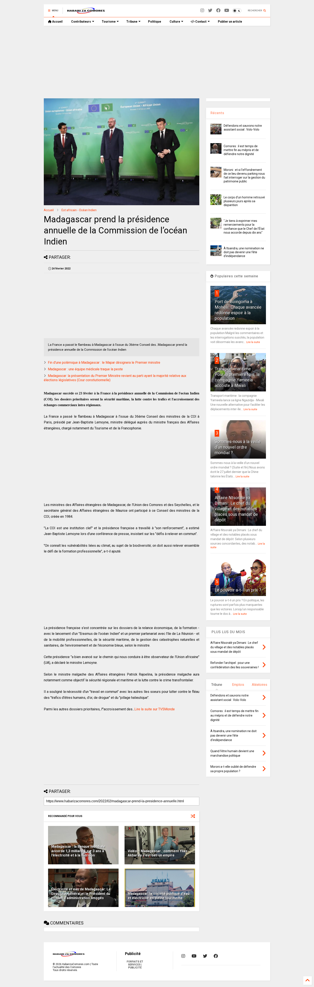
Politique (154, 21)
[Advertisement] (157, 62)
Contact (201, 21)
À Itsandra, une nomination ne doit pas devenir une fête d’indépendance (244, 252)
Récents (217, 113)
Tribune (131, 21)
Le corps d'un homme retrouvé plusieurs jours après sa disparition (244, 201)
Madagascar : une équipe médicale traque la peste (85, 369)
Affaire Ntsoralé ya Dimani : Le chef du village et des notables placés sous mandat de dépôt (236, 508)
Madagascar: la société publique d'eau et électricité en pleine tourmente (158, 896)
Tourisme (109, 21)
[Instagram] (202, 10)
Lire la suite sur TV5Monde (154, 709)
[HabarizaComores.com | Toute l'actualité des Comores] (86, 12)
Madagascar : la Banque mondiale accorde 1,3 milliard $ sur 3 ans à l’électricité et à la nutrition (78, 851)
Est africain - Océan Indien (79, 210)
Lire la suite (253, 342)
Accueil (57, 21)
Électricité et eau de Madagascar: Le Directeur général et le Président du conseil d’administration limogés (81, 893)
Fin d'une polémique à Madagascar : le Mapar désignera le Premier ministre (104, 362)
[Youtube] (226, 10)
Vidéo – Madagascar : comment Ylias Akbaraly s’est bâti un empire (157, 853)
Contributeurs (81, 21)
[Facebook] (218, 10)
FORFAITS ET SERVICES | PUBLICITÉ (135, 964)
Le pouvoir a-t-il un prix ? (238, 590)
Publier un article (229, 21)
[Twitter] (210, 10)
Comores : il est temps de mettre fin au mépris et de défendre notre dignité (241, 150)
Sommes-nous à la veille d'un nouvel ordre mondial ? (238, 447)
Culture (175, 21)
